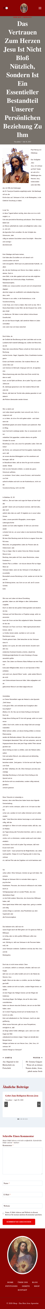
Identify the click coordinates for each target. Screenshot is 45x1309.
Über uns (23, 1282)
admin (19, 142)
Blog (35, 1282)
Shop (37, 1286)
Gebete (26, 1286)
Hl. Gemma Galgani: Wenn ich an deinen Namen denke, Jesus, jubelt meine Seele (34, 1064)
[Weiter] (39, 1104)
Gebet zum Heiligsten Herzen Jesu (21, 1095)
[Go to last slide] (6, 1104)
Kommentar (8, 1145)
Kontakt (22, 1290)
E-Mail (7, 1194)
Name (7, 1183)
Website (7, 1206)
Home (10, 1282)
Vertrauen (27, 17)
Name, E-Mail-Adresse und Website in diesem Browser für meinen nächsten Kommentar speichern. (23, 1213)
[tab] (18, 1119)
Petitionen (11, 1286)
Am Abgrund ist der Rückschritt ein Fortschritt (11, 1062)
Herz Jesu (17, 17)
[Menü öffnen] (41, 8)
